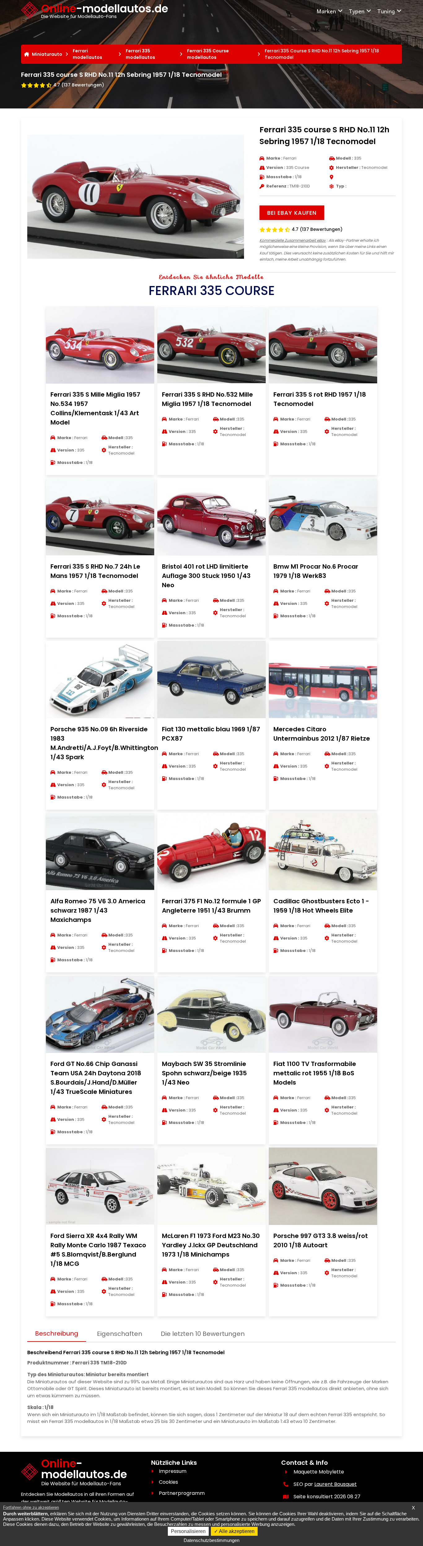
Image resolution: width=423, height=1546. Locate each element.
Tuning (386, 11)
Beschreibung (56, 1333)
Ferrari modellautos (87, 54)
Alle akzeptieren (236, 1531)
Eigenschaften (119, 1333)
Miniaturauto (47, 54)
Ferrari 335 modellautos (140, 54)
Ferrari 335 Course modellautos (208, 54)
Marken (326, 11)
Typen (356, 11)
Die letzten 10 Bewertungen (203, 1333)
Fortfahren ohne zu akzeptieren (31, 1507)
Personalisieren (188, 1531)
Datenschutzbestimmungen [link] (211, 1540)
